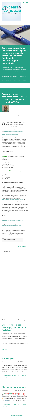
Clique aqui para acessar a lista (10, 134)
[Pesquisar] (23, 3)
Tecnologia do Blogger (16, 415)
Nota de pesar (8, 358)
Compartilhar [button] (6, 80)
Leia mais (4, 349)
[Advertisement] (15, 304)
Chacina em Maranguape (14, 387)
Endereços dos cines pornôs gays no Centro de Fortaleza (14, 327)
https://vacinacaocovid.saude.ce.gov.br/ (12, 220)
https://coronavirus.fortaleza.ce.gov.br (14, 131)
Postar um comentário (19, 80)
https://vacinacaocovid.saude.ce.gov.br (12, 199)
